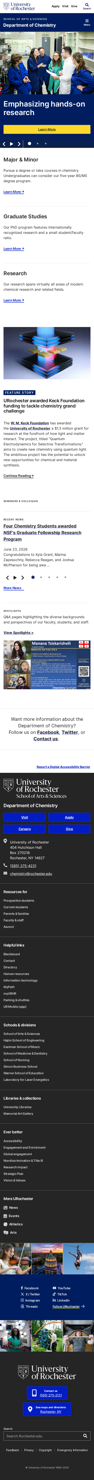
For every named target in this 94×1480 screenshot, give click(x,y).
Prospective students (18, 900)
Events (14, 1216)
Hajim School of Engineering (23, 1040)
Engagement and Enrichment (24, 1147)
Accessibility (12, 1141)
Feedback (12, 1450)
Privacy (28, 1450)
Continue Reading (17, 476)
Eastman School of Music (21, 1047)
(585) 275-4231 (23, 865)
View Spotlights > (18, 632)
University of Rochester (30, 428)
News (13, 1207)
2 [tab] (37, 143)
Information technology (20, 980)
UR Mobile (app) (15, 1006)
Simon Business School (20, 1066)
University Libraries (17, 1107)
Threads (32, 1306)
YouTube (64, 1288)
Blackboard (11, 954)
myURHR (9, 993)
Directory (10, 967)
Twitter (70, 732)
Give (74, 6)
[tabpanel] (47, 90)
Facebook (48, 732)
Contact (9, 961)
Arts (13, 1232)
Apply (56, 6)
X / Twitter (33, 1294)
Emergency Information (72, 1450)
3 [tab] (45, 143)
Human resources (16, 974)
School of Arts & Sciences (25, 19)
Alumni (8, 927)
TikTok (62, 1294)
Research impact (15, 1167)
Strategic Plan (13, 1174)
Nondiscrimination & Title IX (23, 1160)
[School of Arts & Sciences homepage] (34, 788)
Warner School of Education (23, 1073)
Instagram (32, 1300)
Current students (15, 907)
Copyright (45, 1450)
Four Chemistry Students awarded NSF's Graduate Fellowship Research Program (42, 532)
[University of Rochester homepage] (19, 6)
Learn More (47, 129)
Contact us (45, 738)
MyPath (8, 987)
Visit (65, 6)
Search (7, 1429)
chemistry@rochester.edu (31, 873)
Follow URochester (66, 1306)
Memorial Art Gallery (18, 1113)
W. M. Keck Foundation (30, 423)
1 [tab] (29, 143)
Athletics (16, 1224)
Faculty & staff (13, 920)
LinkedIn (63, 1300)
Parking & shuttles (16, 1000)
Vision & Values (14, 1180)
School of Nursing (16, 1060)
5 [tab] (65, 577)
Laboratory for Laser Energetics (26, 1080)
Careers (25, 829)
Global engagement (17, 1154)
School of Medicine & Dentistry (25, 1053)
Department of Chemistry (29, 25)
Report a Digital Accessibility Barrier (63, 767)
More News (12, 588)
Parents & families (16, 913)
